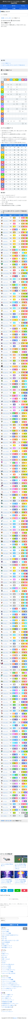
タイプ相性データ (6, 22)
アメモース (5, 419)
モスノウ (5, 775)
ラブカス (5, 804)
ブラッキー (5, 772)
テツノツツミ (6, 743)
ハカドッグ (5, 282)
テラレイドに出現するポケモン (9, 983)
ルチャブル (5, 229)
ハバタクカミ (6, 401)
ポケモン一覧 (5, 929)
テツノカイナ (6, 258)
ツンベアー (5, 279)
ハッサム (5, 769)
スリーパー (5, 407)
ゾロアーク (5, 346)
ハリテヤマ (5, 270)
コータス (5, 358)
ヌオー (4, 544)
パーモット (5, 256)
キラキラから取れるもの (8, 964)
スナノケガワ (6, 451)
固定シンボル (5, 944)
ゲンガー (5, 562)
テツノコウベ (6, 340)
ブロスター (5, 524)
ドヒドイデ (5, 731)
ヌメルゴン (5, 428)
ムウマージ (5, 404)
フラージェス (6, 751)
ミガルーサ (5, 693)
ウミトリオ (5, 711)
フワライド (5, 754)
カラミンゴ (5, 608)
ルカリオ (5, 384)
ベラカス (5, 463)
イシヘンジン (6, 638)
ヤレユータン (6, 766)
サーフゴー (5, 719)
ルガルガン (5, 238)
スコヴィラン (6, 431)
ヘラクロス (5, 477)
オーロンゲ (5, 305)
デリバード (5, 302)
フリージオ (5, 635)
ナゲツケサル (6, 273)
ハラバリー (5, 571)
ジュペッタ (5, 708)
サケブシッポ (6, 492)
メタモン (5, 816)
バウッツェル (6, 223)
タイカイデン (6, 810)
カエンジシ (5, 655)
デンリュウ (5, 226)
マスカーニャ (6, 422)
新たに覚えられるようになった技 (10, 940)
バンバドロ (5, 632)
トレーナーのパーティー (8, 1000)
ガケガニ (5, 296)
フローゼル (5, 553)
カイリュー (5, 466)
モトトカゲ (5, 789)
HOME (2, 18)
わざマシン (5, 955)
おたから (4, 960)
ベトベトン (5, 343)
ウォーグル (5, 737)
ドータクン (5, 506)
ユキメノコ (5, 725)
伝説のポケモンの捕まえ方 (8, 1005)
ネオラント (5, 728)
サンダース (5, 372)
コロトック (5, 705)
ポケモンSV (8, 18)
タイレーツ (5, 442)
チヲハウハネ (6, 413)
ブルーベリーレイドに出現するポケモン (12, 986)
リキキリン (5, 783)
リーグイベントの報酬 (7, 971)
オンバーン (5, 649)
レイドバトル (4, 8)
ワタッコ (5, 699)
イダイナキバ (6, 253)
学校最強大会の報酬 (7, 1001)
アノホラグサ (6, 629)
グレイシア (5, 521)
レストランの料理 (6, 968)
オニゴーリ (5, 293)
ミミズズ (5, 643)
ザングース (5, 594)
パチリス (5, 299)
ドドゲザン (5, 509)
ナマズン (5, 623)
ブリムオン (5, 734)
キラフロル (5, 337)
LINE (17, 890)
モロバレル (5, 617)
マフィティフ (6, 314)
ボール (3, 952)
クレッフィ (5, 798)
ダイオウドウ (6, 501)
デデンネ (5, 331)
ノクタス (5, 536)
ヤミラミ (5, 667)
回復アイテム (5, 953)
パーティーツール (23, 8)
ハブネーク (5, 378)
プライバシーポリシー (7, 1011)
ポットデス (5, 807)
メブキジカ (5, 678)
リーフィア (5, 393)
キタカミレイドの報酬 (7, 979)
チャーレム (5, 396)
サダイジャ (5, 232)
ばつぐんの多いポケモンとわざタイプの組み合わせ (14, 65)
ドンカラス (5, 457)
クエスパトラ (6, 579)
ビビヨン (5, 778)
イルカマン (5, 573)
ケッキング (5, 585)
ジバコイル (5, 716)
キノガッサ (5, 261)
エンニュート (6, 460)
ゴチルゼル (5, 448)
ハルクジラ (5, 308)
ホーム (4, 5)
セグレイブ (5, 591)
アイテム (23, 5)
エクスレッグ (6, 757)
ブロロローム (6, 748)
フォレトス (5, 387)
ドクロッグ (5, 369)
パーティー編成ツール (7, 994)
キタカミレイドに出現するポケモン (11, 985)
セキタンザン (6, 366)
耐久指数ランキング (7, 947)
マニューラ (5, 317)
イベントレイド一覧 (7, 990)
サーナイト (5, 489)
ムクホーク (5, 760)
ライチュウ (5, 311)
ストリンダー (6, 559)
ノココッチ (5, 606)
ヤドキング (5, 588)
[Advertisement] (14, 43)
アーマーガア (6, 687)
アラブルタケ (6, 538)
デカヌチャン (6, 486)
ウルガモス (5, 673)
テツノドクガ (6, 533)
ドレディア (5, 813)
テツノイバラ (6, 320)
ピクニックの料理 (6, 966)
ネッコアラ (5, 600)
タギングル (5, 781)
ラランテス (5, 702)
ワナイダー (5, 547)
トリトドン (5, 626)
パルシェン (5, 611)
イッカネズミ (6, 670)
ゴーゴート (5, 247)
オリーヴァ (5, 681)
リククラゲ (5, 352)
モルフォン (5, 795)
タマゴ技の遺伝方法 (7, 1007)
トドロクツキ (6, 664)
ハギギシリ (5, 746)
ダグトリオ (5, 425)
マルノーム (5, 375)
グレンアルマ (6, 518)
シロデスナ (5, 433)
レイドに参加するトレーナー (9, 988)
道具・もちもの (6, 959)
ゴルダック (5, 550)
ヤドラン (5, 690)
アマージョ (5, 498)
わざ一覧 (4, 938)
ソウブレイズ (6, 512)
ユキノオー (5, 285)
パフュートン (6, 684)
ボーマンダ (5, 471)
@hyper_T (15, 1018)
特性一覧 (4, 936)
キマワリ (5, 361)
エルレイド (5, 398)
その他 (13, 8)
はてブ (10, 890)
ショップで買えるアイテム (8, 969)
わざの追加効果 (6, 942)
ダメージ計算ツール (7, 996)
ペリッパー (5, 740)
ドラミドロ (5, 658)
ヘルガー (5, 436)
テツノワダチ (6, 288)
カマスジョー (6, 527)
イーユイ (5, 801)
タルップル (5, 652)
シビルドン (5, 235)
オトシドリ (5, 416)
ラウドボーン (6, 291)
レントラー (5, 568)
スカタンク (5, 483)
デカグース (5, 597)
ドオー (4, 328)
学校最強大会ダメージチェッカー (10, 1003)
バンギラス (5, 381)
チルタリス (5, 468)
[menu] (26, 815)
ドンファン (5, 218)
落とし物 (4, 957)
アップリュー (6, 763)
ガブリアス (5, 439)
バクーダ (5, 349)
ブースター (5, 355)
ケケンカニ (5, 250)
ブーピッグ (5, 410)
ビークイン (5, 696)
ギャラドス (5, 503)
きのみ (3, 962)
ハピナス (5, 582)
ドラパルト (5, 676)
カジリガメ (5, 620)
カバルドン (5, 267)
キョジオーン (6, 326)
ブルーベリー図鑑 (6, 933)
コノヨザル (5, 276)
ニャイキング (6, 363)
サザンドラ (5, 661)
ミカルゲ (5, 786)
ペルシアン (5, 646)
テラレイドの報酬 (6, 977)
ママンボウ (5, 722)
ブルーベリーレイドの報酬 (8, 981)
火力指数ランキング (7, 945)
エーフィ (5, 530)
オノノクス (5, 474)
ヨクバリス (5, 603)
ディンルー (5, 495)
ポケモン (14, 5)
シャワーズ (5, 641)
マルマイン (5, 792)
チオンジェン (6, 541)
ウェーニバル (6, 614)
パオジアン (5, 480)
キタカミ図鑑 (5, 931)
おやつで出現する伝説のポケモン (10, 935)
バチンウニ (5, 445)
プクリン (5, 565)
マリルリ (5, 515)
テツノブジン (6, 454)
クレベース (5, 323)
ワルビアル (5, 334)
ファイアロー (6, 713)
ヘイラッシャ (6, 556)
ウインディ (5, 221)
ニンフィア (5, 390)
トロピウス (5, 264)
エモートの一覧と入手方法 (8, 973)
